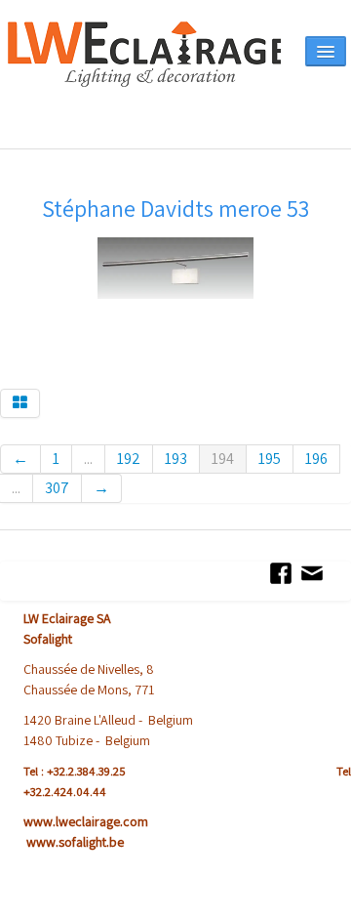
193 (176, 458)
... (88, 458)
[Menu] (325, 51)
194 (223, 458)
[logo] (144, 80)
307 (57, 488)
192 (128, 458)
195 (269, 458)
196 (316, 458)
